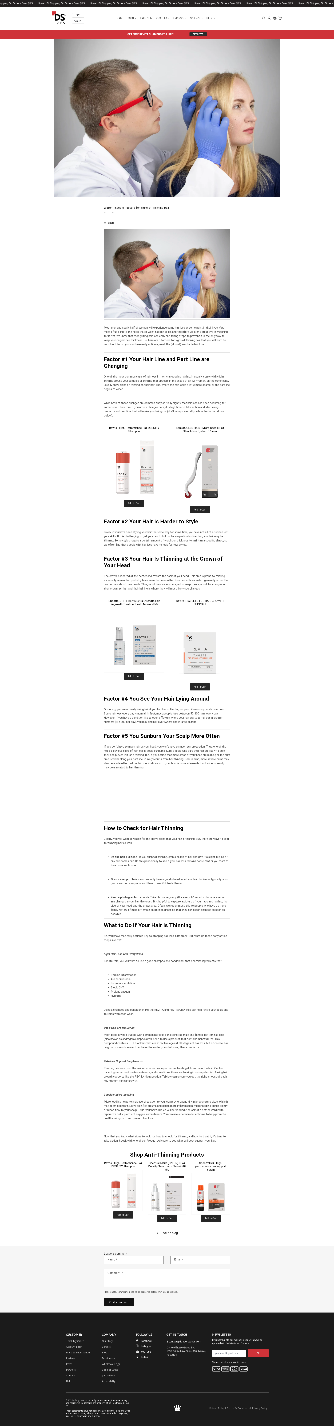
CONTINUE (128, 735)
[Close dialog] (241, 670)
